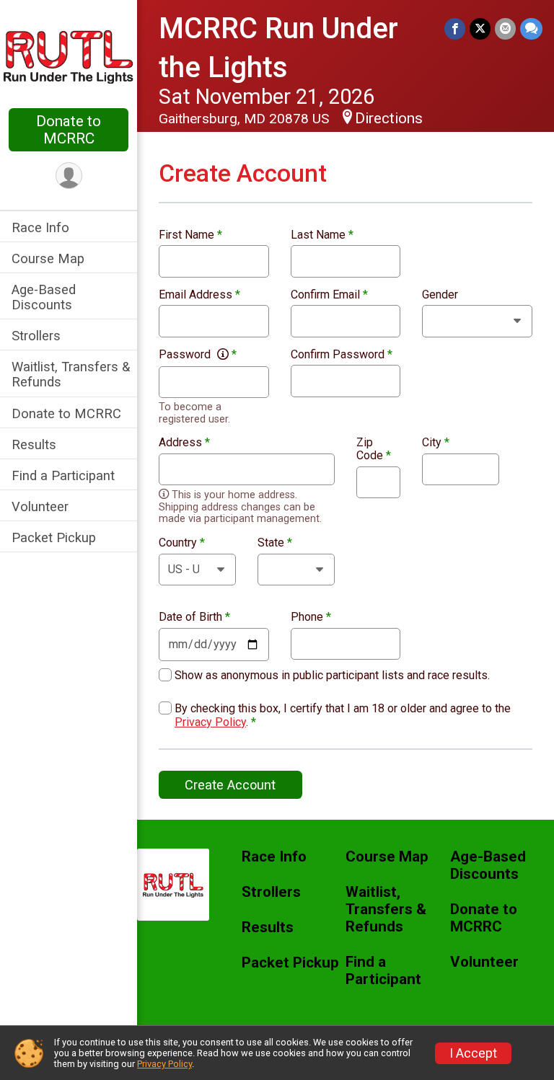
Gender (440, 294)
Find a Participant (63, 475)
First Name (190, 235)
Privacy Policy (210, 722)
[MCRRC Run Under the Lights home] (68, 55)
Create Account (230, 784)
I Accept (473, 1053)
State (275, 542)
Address (184, 442)
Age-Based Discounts (44, 297)
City (435, 442)
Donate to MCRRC (68, 129)
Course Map (48, 258)
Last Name (322, 235)
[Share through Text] (531, 28)
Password (198, 354)
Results (34, 444)
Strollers (36, 335)
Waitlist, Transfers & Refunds (71, 374)
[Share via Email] (505, 28)
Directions (389, 118)
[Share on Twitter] (480, 28)
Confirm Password (341, 354)
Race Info (40, 227)
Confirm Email (329, 294)
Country (182, 542)
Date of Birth (194, 617)
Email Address (199, 294)
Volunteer (40, 506)
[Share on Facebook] (454, 28)
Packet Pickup (54, 537)
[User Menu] (69, 175)
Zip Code (373, 448)
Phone (311, 617)
